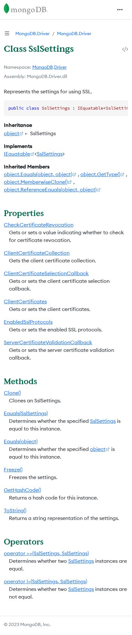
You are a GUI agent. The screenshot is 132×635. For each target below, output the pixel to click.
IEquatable (17, 154)
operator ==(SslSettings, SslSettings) (46, 553)
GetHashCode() (22, 490)
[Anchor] (49, 213)
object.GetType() (100, 174)
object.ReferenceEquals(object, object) (50, 189)
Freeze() (13, 469)
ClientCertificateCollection (37, 253)
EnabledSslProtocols (28, 322)
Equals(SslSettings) (26, 413)
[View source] (125, 49)
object (11, 133)
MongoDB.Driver (32, 33)
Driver (60, 67)
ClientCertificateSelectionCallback (46, 273)
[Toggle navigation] (119, 9)
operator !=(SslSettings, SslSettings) (45, 581)
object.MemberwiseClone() (36, 182)
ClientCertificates (25, 301)
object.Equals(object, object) (38, 174)
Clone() (12, 393)
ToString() (15, 510)
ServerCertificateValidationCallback (48, 342)
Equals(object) (20, 441)
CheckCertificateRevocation (38, 224)
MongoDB (42, 67)
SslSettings (49, 154)
